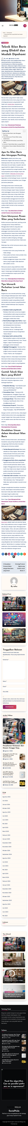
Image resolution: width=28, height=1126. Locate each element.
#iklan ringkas (12, 69)
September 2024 (7, 854)
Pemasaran (5, 42)
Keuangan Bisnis (9, 992)
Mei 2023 (5, 915)
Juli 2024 (5, 862)
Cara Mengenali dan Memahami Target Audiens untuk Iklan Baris (13, 501)
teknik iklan (11, 104)
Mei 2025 (5, 823)
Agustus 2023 (6, 904)
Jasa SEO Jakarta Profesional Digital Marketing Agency (8, 773)
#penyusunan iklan (6, 75)
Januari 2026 (6, 804)
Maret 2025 (6, 831)
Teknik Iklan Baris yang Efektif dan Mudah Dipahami (13, 50)
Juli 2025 (5, 816)
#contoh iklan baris (16, 62)
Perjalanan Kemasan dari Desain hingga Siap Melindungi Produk (13, 606)
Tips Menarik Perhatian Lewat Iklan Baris (13, 141)
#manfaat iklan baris (6, 73)
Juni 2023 (5, 912)
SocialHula (14, 1111)
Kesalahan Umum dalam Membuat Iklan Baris (14, 147)
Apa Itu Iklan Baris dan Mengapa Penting (12, 134)
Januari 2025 (6, 839)
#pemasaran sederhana (19, 73)
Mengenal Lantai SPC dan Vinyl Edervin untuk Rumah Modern (10, 755)
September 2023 (7, 900)
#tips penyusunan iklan (7, 78)
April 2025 (5, 827)
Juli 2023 (5, 908)
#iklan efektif (8, 67)
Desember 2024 (7, 843)
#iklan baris (4, 66)
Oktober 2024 (6, 850)
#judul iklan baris (9, 71)
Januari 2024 (6, 885)
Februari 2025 (6, 835)
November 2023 (7, 892)
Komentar (6, 659)
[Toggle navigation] (2, 26)
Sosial (6, 976)
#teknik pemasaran (9, 76)
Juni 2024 (5, 866)
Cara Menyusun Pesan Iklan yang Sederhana (12, 137)
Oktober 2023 (6, 896)
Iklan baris (4, 522)
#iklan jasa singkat (17, 67)
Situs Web (5, 691)
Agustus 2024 (6, 858)
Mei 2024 (5, 869)
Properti (7, 960)
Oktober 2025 (6, 808)
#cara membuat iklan (16, 60)
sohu (7, 58)
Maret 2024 (6, 877)
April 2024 (5, 873)
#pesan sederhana (16, 75)
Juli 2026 (5, 800)
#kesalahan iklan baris (20, 71)
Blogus (22, 1121)
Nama (5, 681)
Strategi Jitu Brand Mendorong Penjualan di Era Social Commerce (9, 764)
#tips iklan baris (19, 76)
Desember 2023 (7, 889)
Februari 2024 (6, 881)
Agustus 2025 (6, 812)
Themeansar (14, 1124)
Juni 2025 (5, 820)
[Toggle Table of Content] (23, 131)
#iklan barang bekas (17, 64)
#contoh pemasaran (6, 64)
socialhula (9, 608)
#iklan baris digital (13, 66)
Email (5, 686)
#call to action (6, 60)
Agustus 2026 (6, 797)
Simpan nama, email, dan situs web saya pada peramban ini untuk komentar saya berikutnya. (14, 701)
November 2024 (7, 846)
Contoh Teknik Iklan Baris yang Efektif (14, 144)
